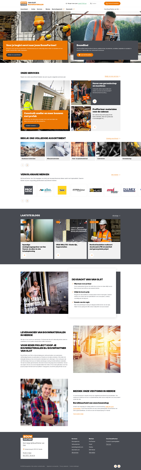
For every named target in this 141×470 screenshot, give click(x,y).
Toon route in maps (78, 414)
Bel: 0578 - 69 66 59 (29, 455)
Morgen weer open (77, 3)
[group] (33, 151)
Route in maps (27, 453)
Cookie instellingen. (74, 466)
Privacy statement (64, 466)
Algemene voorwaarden (53, 466)
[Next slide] (27, 165)
